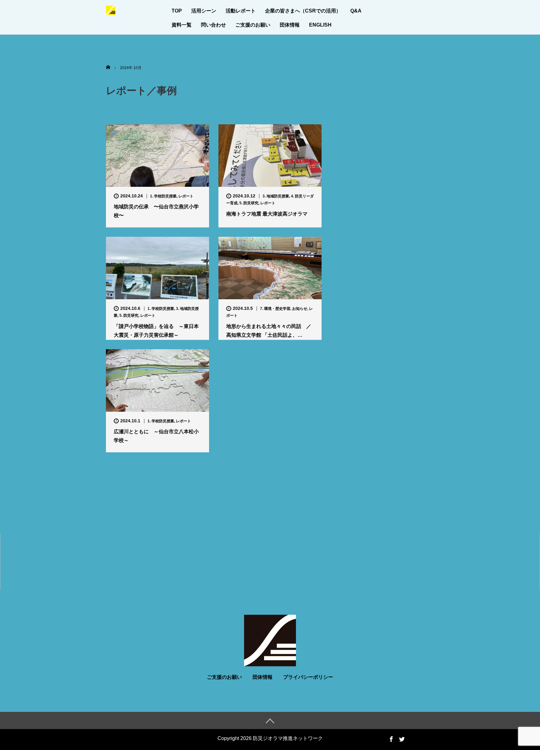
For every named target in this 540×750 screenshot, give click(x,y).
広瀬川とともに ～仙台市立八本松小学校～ (156, 436)
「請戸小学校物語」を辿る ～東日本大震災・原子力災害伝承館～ (156, 330)
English (320, 24)
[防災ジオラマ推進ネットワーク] (110, 9)
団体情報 (290, 24)
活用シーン (203, 10)
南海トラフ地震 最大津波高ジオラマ (267, 213)
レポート (185, 196)
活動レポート (241, 10)
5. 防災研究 (248, 203)
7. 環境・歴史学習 (275, 308)
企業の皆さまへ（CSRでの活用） (303, 10)
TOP (177, 10)
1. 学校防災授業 (163, 196)
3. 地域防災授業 (275, 196)
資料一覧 (182, 24)
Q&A (356, 10)
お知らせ (299, 308)
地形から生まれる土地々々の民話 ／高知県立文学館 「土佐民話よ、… (268, 330)
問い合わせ (213, 24)
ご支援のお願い (252, 24)
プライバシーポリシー (308, 677)
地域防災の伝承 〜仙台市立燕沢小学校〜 (156, 211)
